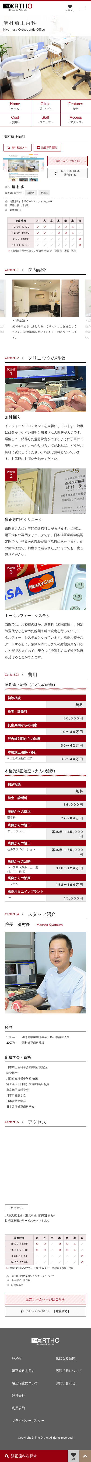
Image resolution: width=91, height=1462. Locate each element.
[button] (82, 8)
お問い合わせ (65, 1383)
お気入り (70, 10)
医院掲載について (69, 1371)
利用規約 (18, 1408)
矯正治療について (25, 1383)
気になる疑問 (65, 1358)
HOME (16, 1358)
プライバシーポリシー (26, 1420)
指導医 (44, 192)
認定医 (31, 192)
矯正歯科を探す (23, 1371)
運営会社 (18, 1395)
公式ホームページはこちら (67, 160)
